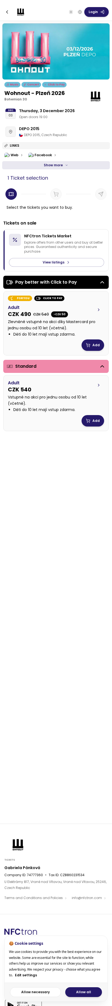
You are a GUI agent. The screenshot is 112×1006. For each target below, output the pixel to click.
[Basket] (56, 194)
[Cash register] (101, 194)
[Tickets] (11, 194)
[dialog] (56, 969)
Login (93, 12)
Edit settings (26, 975)
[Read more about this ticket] (98, 309)
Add (96, 345)
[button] (56, 320)
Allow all (83, 992)
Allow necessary (35, 992)
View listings (53, 262)
